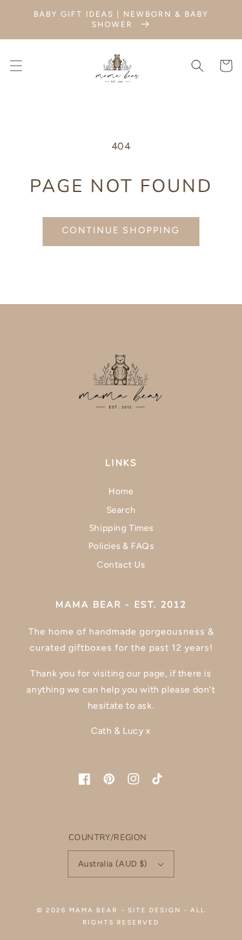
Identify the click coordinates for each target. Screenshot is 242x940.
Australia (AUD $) (113, 863)
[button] (16, 66)
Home (120, 491)
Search (121, 509)
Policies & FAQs (121, 546)
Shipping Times (121, 528)
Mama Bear (93, 910)
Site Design (154, 910)
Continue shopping (121, 230)
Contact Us (121, 564)
